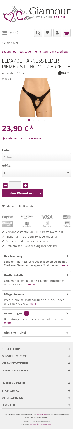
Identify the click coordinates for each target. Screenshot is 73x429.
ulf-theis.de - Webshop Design (41, 424)
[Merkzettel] (48, 33)
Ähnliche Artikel (15, 332)
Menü (14, 33)
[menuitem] (10, 33)
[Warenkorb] (67, 33)
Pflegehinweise (14, 294)
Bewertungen (13, 313)
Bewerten (28, 206)
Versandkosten (41, 414)
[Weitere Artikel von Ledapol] (64, 73)
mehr (64, 265)
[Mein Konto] (57, 33)
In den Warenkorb (20, 193)
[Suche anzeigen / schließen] (38, 33)
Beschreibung (13, 256)
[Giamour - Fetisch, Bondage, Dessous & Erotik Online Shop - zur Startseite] (37, 13)
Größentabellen (14, 275)
